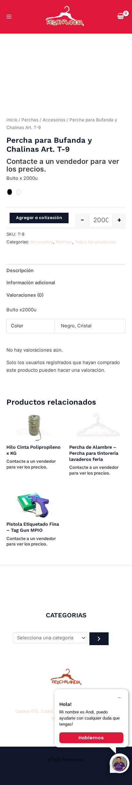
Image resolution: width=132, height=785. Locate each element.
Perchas (29, 119)
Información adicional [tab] (30, 283)
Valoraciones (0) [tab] (25, 295)
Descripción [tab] (20, 270)
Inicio (11, 119)
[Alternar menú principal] (9, 16)
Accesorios (54, 119)
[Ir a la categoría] (99, 638)
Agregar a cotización (39, 217)
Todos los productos (95, 241)
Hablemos (91, 738)
